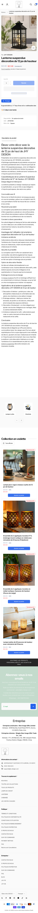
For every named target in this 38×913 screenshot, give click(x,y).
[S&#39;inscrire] (33, 706)
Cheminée (28, 414)
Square (12, 123)
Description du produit (9, 138)
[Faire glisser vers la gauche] (3, 33)
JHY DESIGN (6, 55)
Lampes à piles (10, 414)
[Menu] (2, 4)
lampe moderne (8, 278)
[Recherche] (31, 4)
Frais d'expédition (5, 69)
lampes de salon (29, 197)
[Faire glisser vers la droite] (35, 33)
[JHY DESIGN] (5, 755)
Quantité (6, 79)
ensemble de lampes (15, 167)
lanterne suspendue (7, 344)
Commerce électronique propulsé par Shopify (23, 910)
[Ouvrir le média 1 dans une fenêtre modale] (19, 33)
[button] (19, 88)
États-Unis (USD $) (7, 893)
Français (20, 893)
